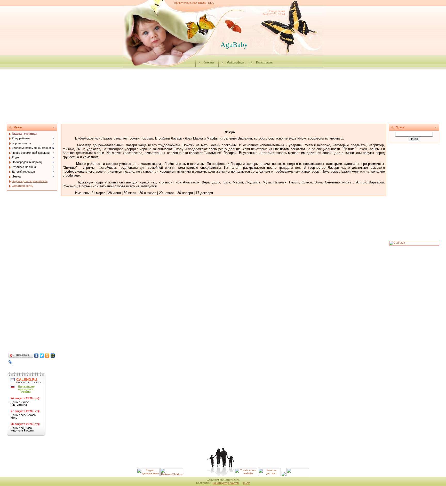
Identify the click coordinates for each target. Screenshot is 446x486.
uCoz (246, 482)
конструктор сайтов (226, 482)
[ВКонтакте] (36, 355)
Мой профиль (235, 62)
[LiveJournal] (10, 362)
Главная (209, 62)
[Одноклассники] (47, 355)
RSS (211, 2)
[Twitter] (42, 355)
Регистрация (264, 62)
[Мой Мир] (52, 355)
